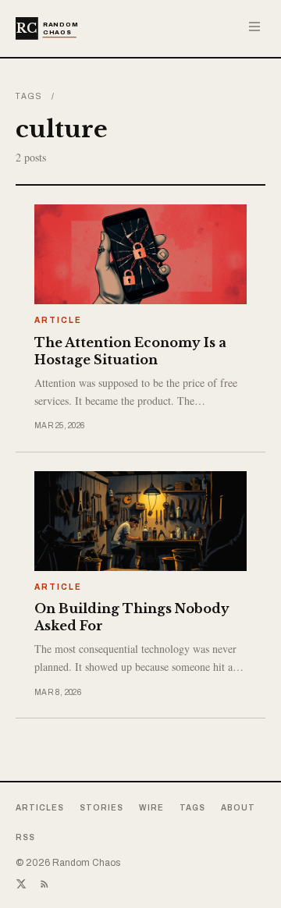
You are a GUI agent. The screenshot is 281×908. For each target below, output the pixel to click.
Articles (40, 807)
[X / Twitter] (21, 883)
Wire (151, 807)
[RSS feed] (44, 883)
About (238, 807)
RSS (25, 837)
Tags (29, 96)
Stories (101, 807)
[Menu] (254, 26)
